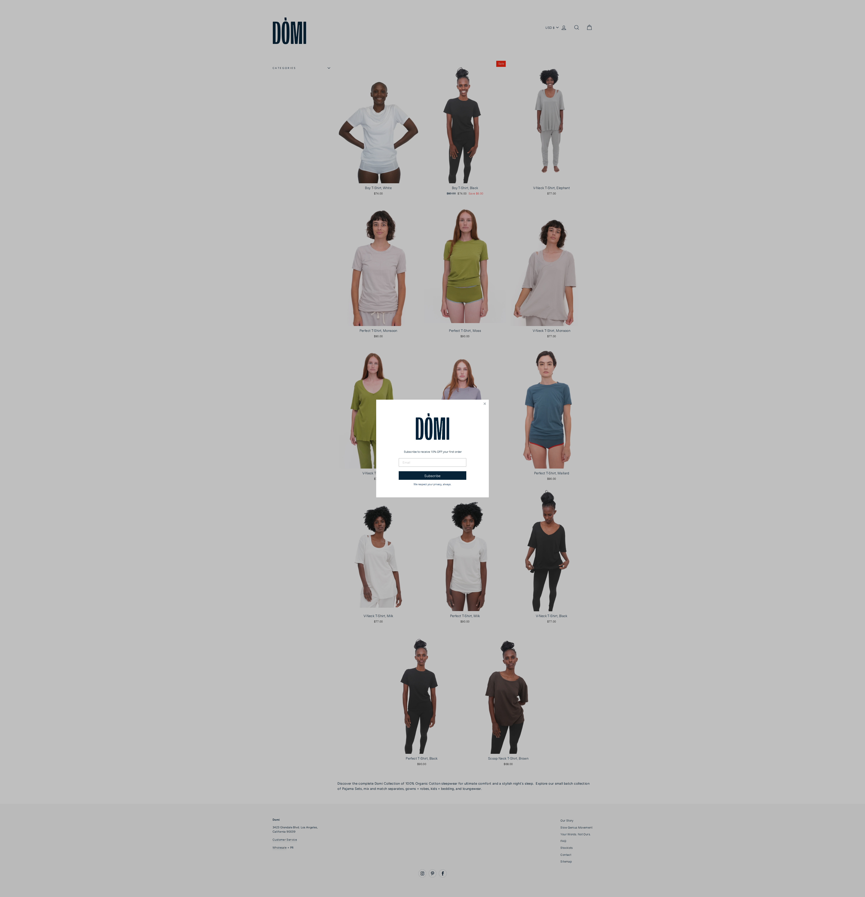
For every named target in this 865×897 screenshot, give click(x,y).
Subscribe (432, 475)
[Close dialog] (485, 403)
